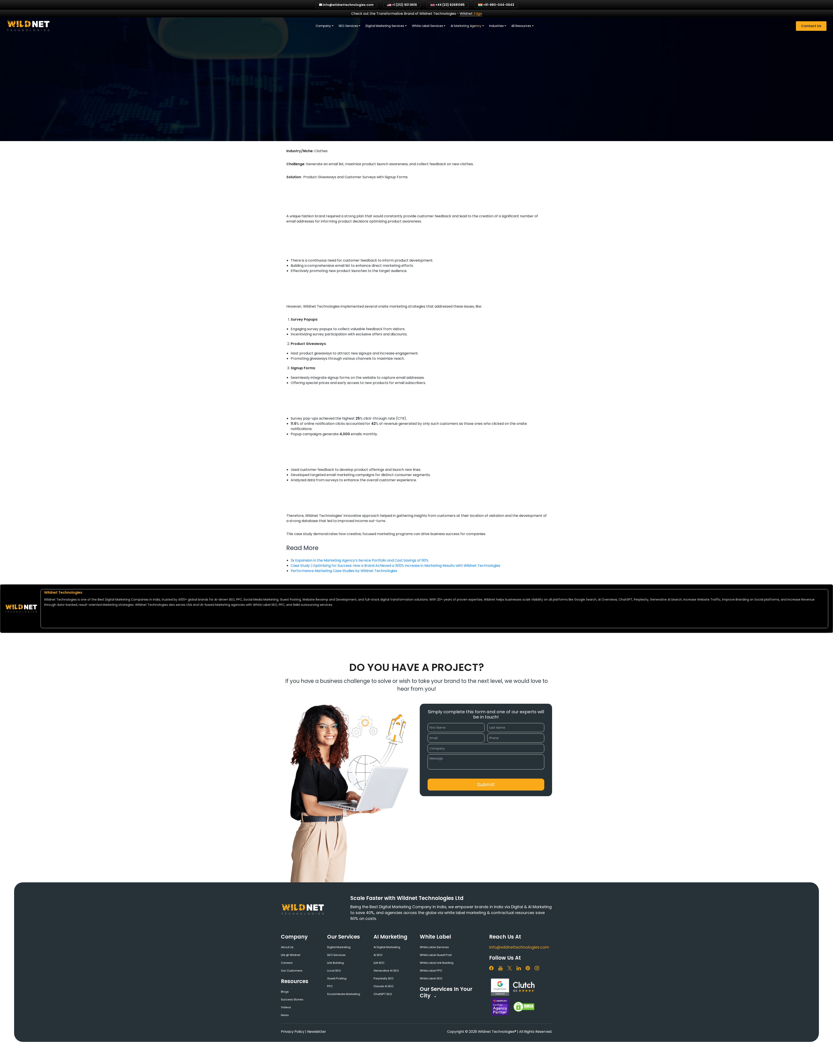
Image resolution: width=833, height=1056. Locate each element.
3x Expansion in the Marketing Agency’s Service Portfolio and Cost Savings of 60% (359, 560)
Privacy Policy (292, 1031)
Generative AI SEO (386, 971)
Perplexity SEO (384, 978)
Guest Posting (336, 978)
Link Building (335, 963)
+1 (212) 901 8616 (404, 5)
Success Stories (292, 999)
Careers (287, 963)
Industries (496, 26)
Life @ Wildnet (290, 955)
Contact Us (811, 25)
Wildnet (471, 14)
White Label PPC (431, 971)
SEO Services (348, 26)
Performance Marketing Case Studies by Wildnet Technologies (344, 570)
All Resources (521, 26)
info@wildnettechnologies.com (519, 947)
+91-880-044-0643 (498, 5)
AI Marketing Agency (466, 26)
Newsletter (316, 1031)
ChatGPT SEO (383, 994)
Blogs (285, 992)
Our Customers (291, 971)
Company (323, 26)
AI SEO (378, 955)
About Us (287, 947)
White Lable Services (434, 947)
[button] (486, 785)
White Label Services (427, 26)
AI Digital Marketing (387, 947)
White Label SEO (431, 978)
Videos (286, 1007)
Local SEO (334, 971)
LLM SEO (379, 963)
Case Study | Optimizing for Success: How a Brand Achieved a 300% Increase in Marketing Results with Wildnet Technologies (395, 565)
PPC (330, 986)
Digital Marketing (339, 947)
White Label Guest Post (436, 955)
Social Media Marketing (343, 994)
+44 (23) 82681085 (450, 5)
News (285, 1015)
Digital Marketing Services (385, 26)
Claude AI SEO (384, 986)
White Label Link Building (436, 963)
